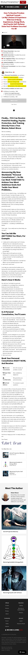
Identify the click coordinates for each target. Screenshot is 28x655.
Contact (7, 605)
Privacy (7, 611)
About (7, 613)
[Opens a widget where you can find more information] (22, 652)
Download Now (23, 2)
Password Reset (21, 623)
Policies (7, 608)
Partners (21, 612)
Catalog (21, 605)
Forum (7, 621)
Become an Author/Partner (21, 609)
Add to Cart (14, 100)
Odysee (7, 626)
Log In (21, 621)
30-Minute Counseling (9, 96)
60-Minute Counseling (9, 91)
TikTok (7, 623)
